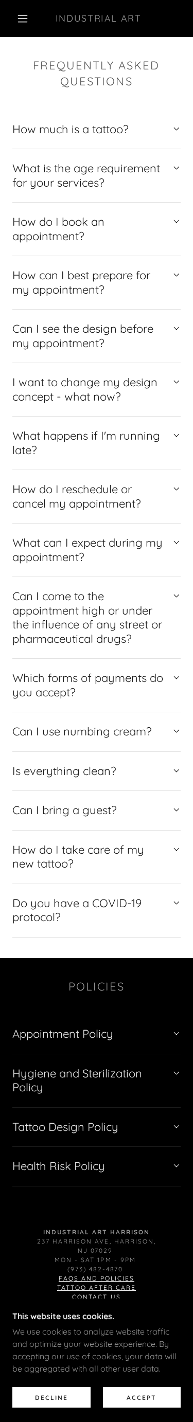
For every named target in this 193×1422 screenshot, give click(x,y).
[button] (22, 18)
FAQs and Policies (96, 1278)
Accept (141, 1397)
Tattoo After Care (96, 1287)
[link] (98, 18)
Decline (51, 1397)
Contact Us (96, 1297)
